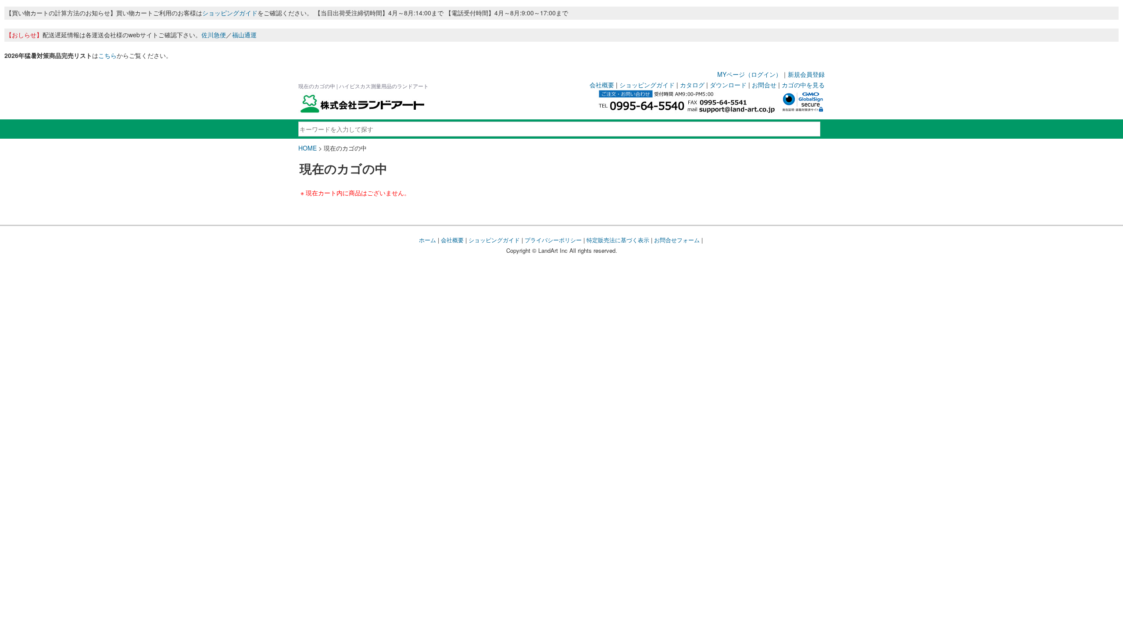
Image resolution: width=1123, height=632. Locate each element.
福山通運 (244, 34)
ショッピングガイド (230, 12)
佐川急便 (213, 34)
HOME (307, 148)
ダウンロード (728, 84)
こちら (107, 55)
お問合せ (764, 84)
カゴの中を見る (803, 84)
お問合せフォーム (677, 240)
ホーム (427, 240)
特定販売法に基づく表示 (618, 240)
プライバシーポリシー (553, 240)
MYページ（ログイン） (749, 74)
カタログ (692, 84)
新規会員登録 (806, 74)
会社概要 (602, 84)
